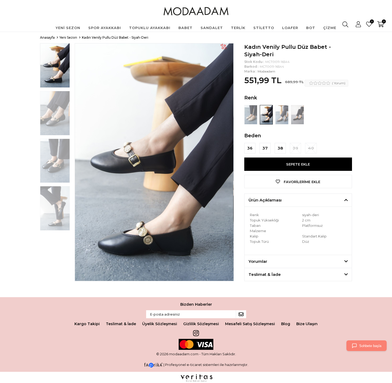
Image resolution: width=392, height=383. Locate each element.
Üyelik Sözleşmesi (159, 323)
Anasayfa (47, 37)
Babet (185, 28)
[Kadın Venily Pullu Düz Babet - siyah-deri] (266, 114)
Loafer (290, 28)
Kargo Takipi (87, 323)
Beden (252, 136)
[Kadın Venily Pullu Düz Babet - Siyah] (297, 114)
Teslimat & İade (121, 323)
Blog (285, 323)
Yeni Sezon (68, 28)
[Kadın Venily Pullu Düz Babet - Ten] (251, 114)
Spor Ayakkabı (104, 28)
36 (250, 148)
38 (280, 148)
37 (265, 148)
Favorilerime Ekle (301, 182)
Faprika (153, 365)
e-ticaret (194, 365)
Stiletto (263, 28)
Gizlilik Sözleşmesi (201, 323)
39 (295, 148)
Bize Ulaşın (307, 323)
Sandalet (212, 28)
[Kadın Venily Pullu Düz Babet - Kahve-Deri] (282, 114)
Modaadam (266, 71)
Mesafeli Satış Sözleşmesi (250, 323)
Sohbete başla (370, 346)
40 (311, 148)
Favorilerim (371, 22)
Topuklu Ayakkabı (149, 28)
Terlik (238, 28)
